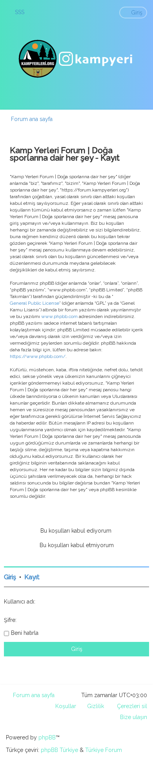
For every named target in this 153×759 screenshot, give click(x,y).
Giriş (10, 577)
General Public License (34, 303)
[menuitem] (16, 12)
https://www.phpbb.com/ (38, 356)
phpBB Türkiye (59, 750)
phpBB (47, 737)
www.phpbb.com (59, 316)
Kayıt (32, 577)
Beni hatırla (24, 633)
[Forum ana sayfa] (76, 58)
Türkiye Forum (103, 750)
